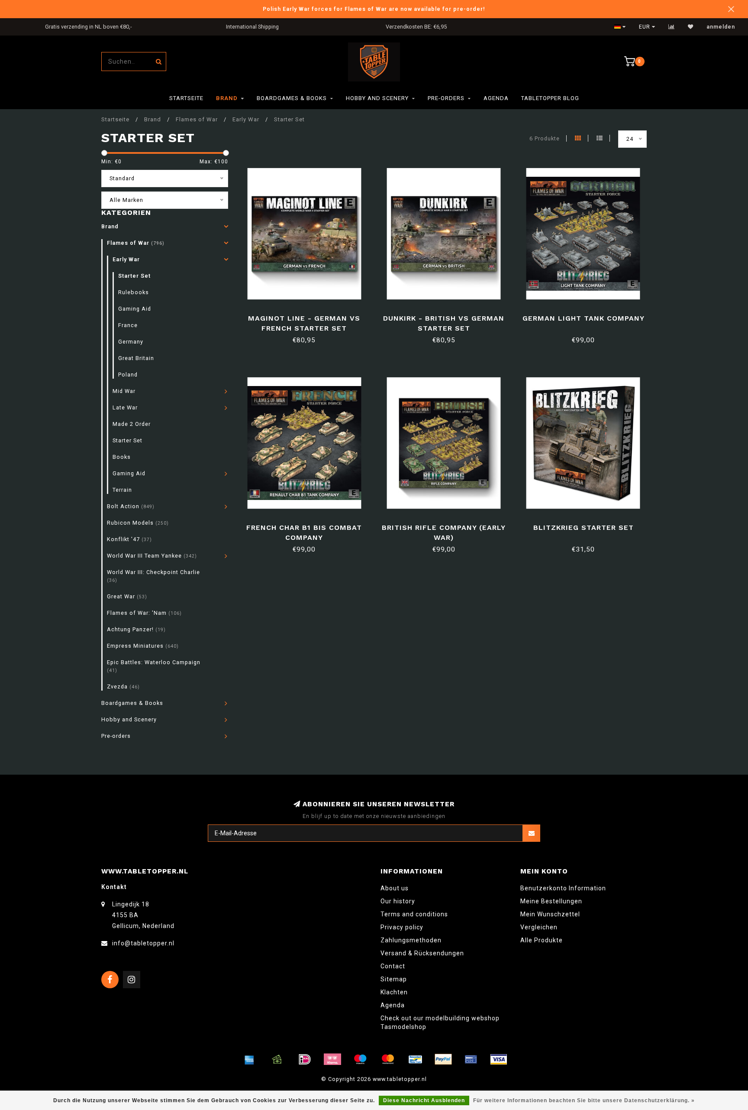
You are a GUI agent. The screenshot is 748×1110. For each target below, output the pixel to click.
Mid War (124, 391)
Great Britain (136, 358)
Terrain (122, 490)
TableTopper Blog (550, 98)
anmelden (720, 27)
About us (394, 888)
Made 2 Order (132, 424)
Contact (392, 966)
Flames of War (135, 243)
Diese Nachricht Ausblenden (424, 1100)
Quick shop (308, 315)
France (128, 325)
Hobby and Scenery (377, 98)
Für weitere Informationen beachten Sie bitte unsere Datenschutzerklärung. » (584, 1100)
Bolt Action (131, 506)
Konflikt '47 (129, 539)
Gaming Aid (134, 308)
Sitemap (393, 979)
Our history (397, 901)
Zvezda (123, 686)
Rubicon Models (138, 522)
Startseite (186, 98)
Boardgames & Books (292, 98)
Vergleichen (539, 927)
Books (122, 457)
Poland (128, 374)
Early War (126, 259)
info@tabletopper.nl (143, 943)
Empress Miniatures (143, 646)
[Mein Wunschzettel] (690, 27)
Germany (130, 341)
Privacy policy (401, 927)
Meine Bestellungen (551, 901)
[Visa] (498, 1059)
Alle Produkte (541, 940)
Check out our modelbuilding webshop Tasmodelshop (440, 1022)
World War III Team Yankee (152, 555)
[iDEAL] (305, 1059)
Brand (227, 98)
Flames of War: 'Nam (144, 613)
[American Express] (249, 1059)
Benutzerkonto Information (563, 888)
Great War (127, 596)
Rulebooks (133, 292)
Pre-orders (446, 98)
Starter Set (134, 276)
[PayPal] (443, 1059)
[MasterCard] (388, 1059)
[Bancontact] (415, 1059)
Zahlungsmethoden (411, 940)
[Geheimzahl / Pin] (471, 1059)
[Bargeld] (277, 1059)
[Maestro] (360, 1059)
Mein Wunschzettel (550, 914)
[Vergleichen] (671, 27)
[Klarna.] (332, 1059)
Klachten (394, 992)
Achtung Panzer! (136, 629)
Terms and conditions (414, 914)
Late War (125, 407)
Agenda (496, 98)
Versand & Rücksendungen (422, 953)
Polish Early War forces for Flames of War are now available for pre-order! (374, 9)
